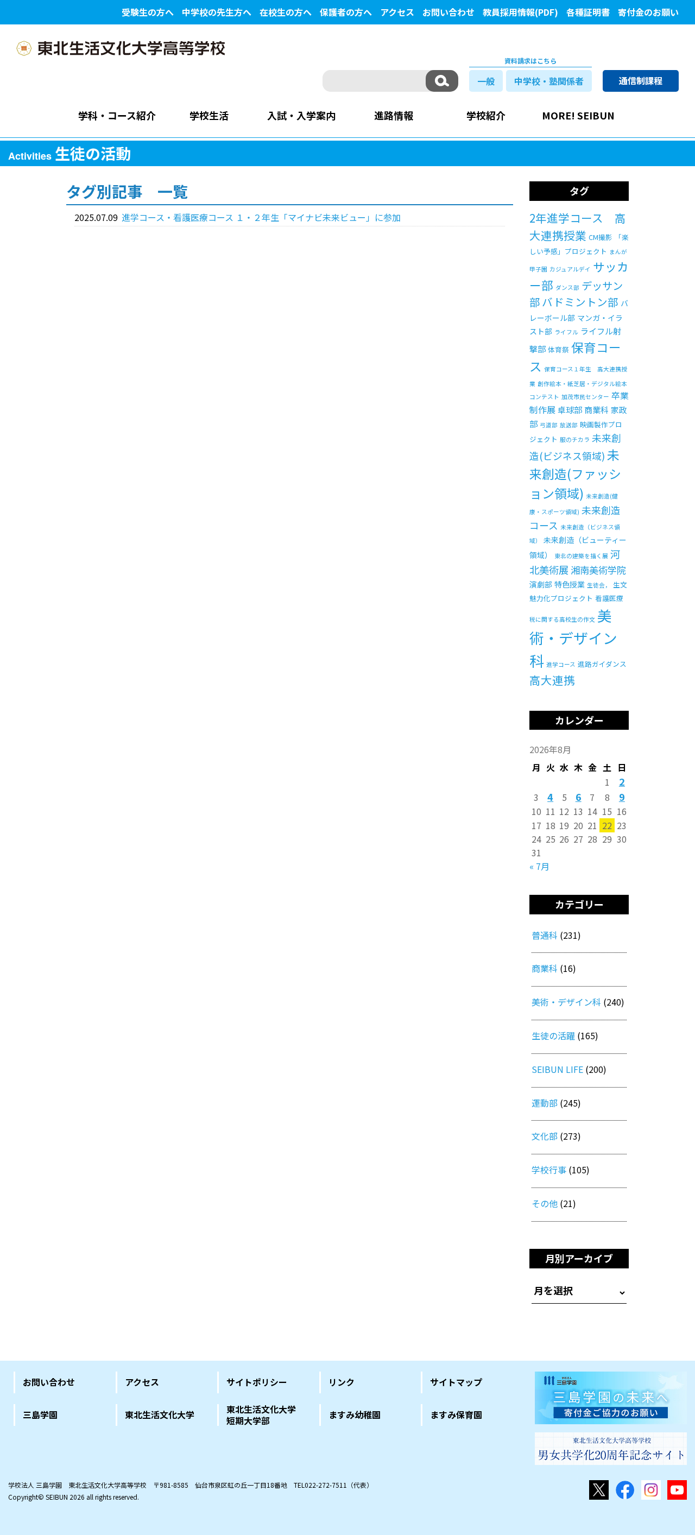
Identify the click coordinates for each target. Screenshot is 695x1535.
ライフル (566, 332)
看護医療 (609, 598)
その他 (545, 1203)
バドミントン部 (580, 301)
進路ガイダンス (602, 664)
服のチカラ (575, 439)
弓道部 (549, 425)
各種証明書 (588, 11)
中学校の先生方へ (216, 11)
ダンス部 (567, 287)
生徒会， (599, 585)
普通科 (545, 935)
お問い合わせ (448, 11)
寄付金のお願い (648, 11)
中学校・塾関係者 (549, 80)
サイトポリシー (256, 1381)
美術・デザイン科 (573, 638)
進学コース (561, 664)
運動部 (545, 1102)
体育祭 (558, 349)
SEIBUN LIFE (557, 1069)
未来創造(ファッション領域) (575, 474)
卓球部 (570, 409)
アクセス (397, 11)
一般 (486, 80)
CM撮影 (600, 237)
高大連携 (552, 680)
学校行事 (549, 1169)
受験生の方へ (148, 11)
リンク (341, 1381)
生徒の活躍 (553, 1035)
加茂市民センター (585, 397)
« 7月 (539, 866)
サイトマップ (456, 1381)
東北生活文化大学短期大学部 (261, 1415)
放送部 (569, 425)
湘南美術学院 (598, 570)
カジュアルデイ (570, 269)
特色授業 (569, 584)
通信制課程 (640, 80)
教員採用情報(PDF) (520, 11)
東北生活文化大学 (159, 1414)
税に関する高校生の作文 (562, 619)
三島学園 (40, 1414)
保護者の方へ (346, 11)
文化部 (545, 1135)
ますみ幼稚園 (354, 1414)
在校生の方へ (286, 11)
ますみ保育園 (456, 1414)
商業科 (596, 409)
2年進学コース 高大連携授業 (577, 226)
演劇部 (540, 584)
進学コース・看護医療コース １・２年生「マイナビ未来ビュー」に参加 (261, 217)
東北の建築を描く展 (581, 556)
